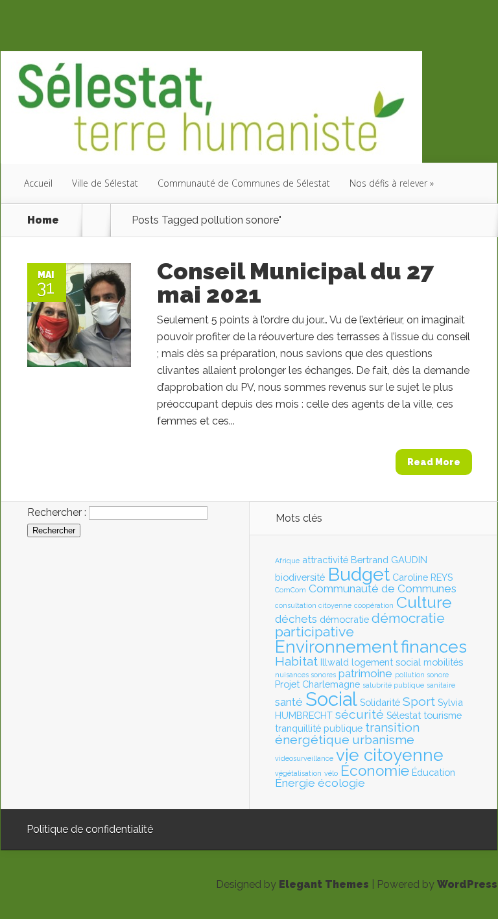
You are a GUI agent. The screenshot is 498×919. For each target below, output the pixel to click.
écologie (341, 782)
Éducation (433, 772)
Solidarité (380, 702)
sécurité (359, 714)
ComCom (290, 590)
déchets (296, 618)
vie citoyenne (390, 755)
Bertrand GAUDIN (389, 559)
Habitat (296, 661)
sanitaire (441, 685)
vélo (331, 773)
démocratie (344, 619)
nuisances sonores (305, 675)
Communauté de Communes (382, 588)
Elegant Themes (324, 884)
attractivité (325, 559)
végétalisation (298, 773)
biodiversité (300, 577)
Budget (358, 574)
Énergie (295, 782)
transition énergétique (347, 733)
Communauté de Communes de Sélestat (244, 183)
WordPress (467, 884)
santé (289, 701)
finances (434, 647)
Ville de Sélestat (105, 183)
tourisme (442, 715)
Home (43, 220)
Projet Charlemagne (317, 684)
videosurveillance (304, 758)
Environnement (336, 647)
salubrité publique (393, 685)
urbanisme (383, 739)
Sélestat (403, 715)
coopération (374, 605)
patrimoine (365, 673)
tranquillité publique (318, 728)
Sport (419, 701)
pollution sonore (422, 675)
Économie (374, 770)
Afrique (287, 560)
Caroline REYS (422, 577)
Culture (423, 602)
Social (331, 699)
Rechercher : (56, 512)
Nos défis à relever (388, 183)
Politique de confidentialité (90, 829)
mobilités (443, 662)
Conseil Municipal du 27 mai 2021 (295, 282)
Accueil (38, 183)
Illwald (334, 662)
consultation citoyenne (313, 605)
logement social (386, 662)
